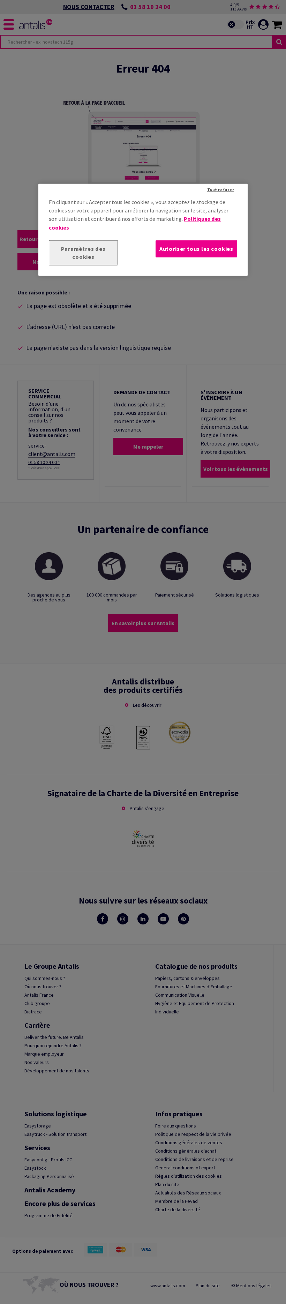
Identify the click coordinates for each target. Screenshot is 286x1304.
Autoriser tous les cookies (196, 248)
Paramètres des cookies (83, 252)
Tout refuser (220, 189)
